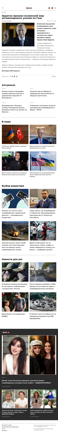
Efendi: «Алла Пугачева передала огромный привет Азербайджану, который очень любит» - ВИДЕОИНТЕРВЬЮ (26, 382)
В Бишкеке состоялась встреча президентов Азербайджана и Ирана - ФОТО (42, 108)
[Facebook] (10, 76)
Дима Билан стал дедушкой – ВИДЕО (14, 315)
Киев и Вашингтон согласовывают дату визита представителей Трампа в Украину (42, 174)
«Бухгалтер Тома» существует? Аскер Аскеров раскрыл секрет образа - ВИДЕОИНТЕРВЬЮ (14, 412)
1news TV (4, 377)
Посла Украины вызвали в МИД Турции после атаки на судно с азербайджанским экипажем (42, 286)
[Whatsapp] (14, 76)
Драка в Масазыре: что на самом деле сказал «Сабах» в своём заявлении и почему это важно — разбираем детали (42, 246)
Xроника (4, 88)
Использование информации (10, 426)
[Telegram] (16, 76)
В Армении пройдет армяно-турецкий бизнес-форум (14, 147)
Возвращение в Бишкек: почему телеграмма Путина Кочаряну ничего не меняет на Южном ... (14, 109)
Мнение (4, 102)
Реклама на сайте (7, 425)
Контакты (4, 430)
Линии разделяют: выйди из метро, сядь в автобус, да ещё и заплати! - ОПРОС (42, 412)
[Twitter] (12, 76)
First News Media (6, 21)
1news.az (39, 426)
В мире (4, 12)
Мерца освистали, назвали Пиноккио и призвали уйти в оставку (42, 147)
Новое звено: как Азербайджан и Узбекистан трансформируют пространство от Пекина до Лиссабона (42, 214)
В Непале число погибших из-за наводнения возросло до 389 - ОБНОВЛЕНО (43, 316)
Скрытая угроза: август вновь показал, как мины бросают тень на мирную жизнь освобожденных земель (14, 246)
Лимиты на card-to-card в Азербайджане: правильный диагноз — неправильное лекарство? (13, 214)
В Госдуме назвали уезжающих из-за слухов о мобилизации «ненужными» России (14, 286)
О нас (3, 428)
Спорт (31, 88)
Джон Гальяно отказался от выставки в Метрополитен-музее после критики (14, 173)
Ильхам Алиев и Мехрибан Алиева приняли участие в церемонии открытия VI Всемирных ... (13, 94)
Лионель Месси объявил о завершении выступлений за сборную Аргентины (42, 93)
